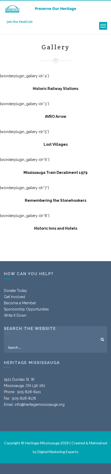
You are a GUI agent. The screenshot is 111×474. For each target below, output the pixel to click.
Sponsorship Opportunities (26, 309)
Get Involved (14, 297)
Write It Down (15, 315)
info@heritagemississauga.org (40, 404)
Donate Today (15, 291)
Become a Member (20, 303)
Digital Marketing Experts (57, 451)
